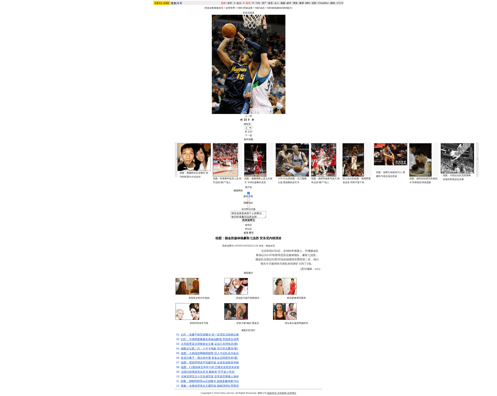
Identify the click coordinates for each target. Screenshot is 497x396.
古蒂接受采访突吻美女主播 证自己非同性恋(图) (209, 343)
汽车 (258, 3)
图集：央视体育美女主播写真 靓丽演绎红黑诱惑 (210, 385)
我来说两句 (228, 245)
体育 (229, 3)
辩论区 (248, 229)
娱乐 (239, 3)
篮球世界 (230, 8)
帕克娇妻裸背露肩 (296, 298)
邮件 (289, 3)
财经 (248, 3)
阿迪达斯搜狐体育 (214, 8)
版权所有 (272, 393)
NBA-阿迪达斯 (245, 8)
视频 (283, 3)
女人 (276, 3)
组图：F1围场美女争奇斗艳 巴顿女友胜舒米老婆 (210, 367)
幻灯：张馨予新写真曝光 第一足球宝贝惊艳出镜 (210, 334)
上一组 (248, 116)
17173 (339, 3)
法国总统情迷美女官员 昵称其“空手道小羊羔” (208, 371)
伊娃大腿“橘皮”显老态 (247, 323)
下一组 (248, 135)
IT (253, 3)
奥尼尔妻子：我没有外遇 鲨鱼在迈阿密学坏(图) (209, 357)
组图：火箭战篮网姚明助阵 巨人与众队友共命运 (210, 353)
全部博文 (291, 393)
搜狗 (332, 3)
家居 (270, 3)
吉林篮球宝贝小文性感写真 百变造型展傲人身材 (210, 376)
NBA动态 (260, 8)
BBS (307, 3)
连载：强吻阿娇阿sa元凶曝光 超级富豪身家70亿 (210, 381)
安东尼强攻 (248, 12)
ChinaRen (323, 3)
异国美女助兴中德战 (199, 298)
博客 (295, 3)
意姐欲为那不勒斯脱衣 (247, 298)
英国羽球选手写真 (199, 323)
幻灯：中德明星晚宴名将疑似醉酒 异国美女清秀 (210, 339)
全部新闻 (282, 393)
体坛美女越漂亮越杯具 (296, 323)
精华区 (248, 225)
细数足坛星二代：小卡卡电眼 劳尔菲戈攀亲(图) (209, 348)
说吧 (314, 3)
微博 (301, 3)
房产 (264, 3)
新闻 (223, 3)
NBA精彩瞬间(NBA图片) (279, 8)
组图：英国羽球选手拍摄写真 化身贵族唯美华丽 (210, 362)
